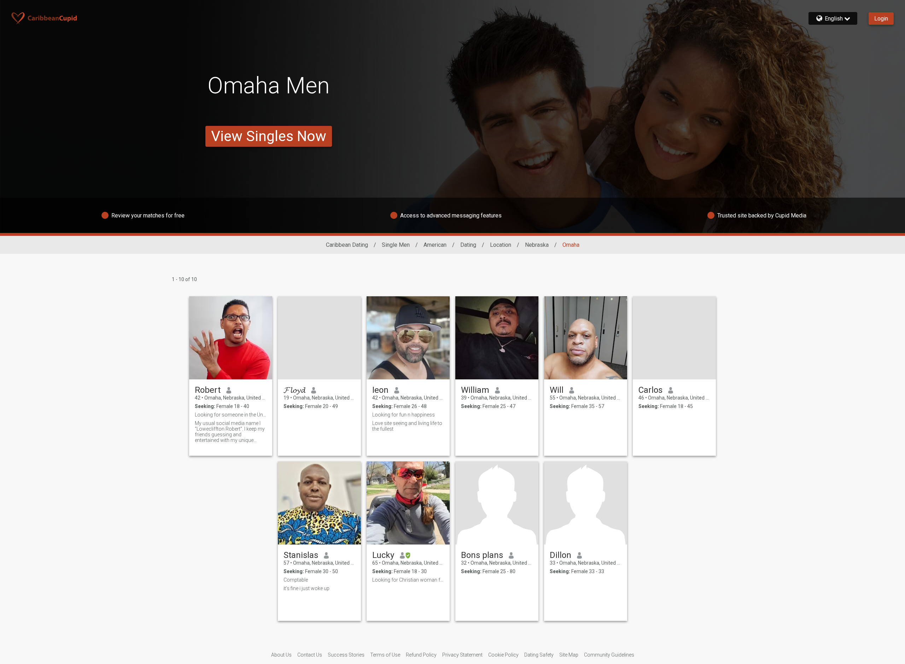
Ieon (380, 390)
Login (881, 18)
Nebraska (537, 244)
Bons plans (482, 555)
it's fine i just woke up (306, 588)
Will (557, 390)
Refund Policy (421, 655)
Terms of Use (385, 655)
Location (500, 244)
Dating (468, 244)
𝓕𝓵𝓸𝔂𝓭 (294, 390)
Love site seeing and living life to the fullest (407, 426)
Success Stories (346, 655)
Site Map (568, 655)
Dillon (560, 555)
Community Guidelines (609, 655)
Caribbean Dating (347, 244)
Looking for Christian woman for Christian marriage (408, 580)
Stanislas (301, 555)
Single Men (396, 244)
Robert (208, 390)
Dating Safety (539, 655)
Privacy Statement (462, 655)
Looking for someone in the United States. (231, 415)
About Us (281, 655)
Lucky (383, 555)
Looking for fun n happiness (403, 415)
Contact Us (309, 655)
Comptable (296, 580)
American (435, 244)
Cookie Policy (503, 655)
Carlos (650, 390)
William (475, 390)
